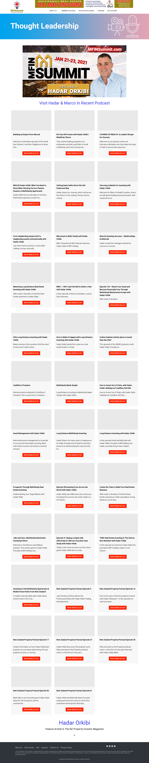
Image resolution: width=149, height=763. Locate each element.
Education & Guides (86, 10)
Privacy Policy (66, 747)
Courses (44, 747)
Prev (27, 73)
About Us (53, 10)
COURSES (101, 10)
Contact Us (54, 747)
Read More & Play (31, 153)
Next (122, 73)
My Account (112, 10)
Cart (37, 747)
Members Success (68, 10)
